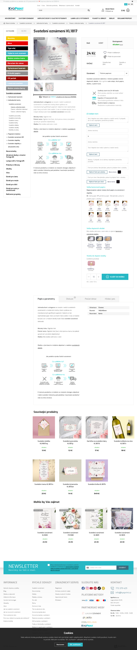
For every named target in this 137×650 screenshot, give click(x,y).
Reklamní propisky (125, 18)
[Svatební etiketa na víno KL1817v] (123, 427)
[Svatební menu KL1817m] (43, 470)
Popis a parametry (46, 299)
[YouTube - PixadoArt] (91, 588)
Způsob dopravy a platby (11, 588)
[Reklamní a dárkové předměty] (89, 622)
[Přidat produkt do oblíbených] (52, 418)
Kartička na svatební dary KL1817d (97, 442)
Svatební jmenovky (15, 118)
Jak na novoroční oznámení (12, 612)
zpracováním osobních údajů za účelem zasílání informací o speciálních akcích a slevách (65, 568)
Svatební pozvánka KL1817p (70, 442)
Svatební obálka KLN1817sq (44, 442)
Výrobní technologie (10, 600)
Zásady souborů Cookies (63, 594)
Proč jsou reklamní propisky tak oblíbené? (16, 618)
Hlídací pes (110, 299)
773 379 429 (121, 588)
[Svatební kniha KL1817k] (96, 470)
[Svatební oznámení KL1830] (45, 519)
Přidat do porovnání (114, 57)
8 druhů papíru (14, 73)
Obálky (112, 18)
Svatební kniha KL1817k (97, 484)
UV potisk (12, 78)
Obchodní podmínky (52, 5)
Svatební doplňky (14, 140)
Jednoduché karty (14, 100)
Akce (10, 43)
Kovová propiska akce (39, 612)
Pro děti (34, 600)
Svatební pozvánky (15, 116)
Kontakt (77, 5)
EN (132, 4)
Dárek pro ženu (12, 177)
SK (129, 4)
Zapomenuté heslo (61, 597)
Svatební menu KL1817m (44, 484)
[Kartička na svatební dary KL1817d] (96, 427)
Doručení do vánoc (16, 63)
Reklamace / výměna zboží (66, 5)
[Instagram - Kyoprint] (87, 588)
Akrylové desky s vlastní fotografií (52, 18)
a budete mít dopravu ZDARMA (66, 97)
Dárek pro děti (11, 184)
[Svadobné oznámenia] (87, 625)
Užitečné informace (9, 597)
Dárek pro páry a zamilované (12, 189)
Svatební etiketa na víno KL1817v (123, 442)
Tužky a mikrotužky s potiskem (41, 624)
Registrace (58, 588)
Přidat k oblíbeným (114, 53)
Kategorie (10, 31)
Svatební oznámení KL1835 (122, 534)
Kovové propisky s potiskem (41, 615)
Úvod (38, 5)
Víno (8, 173)
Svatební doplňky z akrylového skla (14, 145)
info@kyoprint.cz (123, 592)
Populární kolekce (14, 134)
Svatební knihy (13, 123)
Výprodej (11, 48)
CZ (126, 4)
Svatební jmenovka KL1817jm (70, 485)
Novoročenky (10, 18)
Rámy (34, 603)
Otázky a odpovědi (9, 594)
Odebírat (122, 568)
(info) (121, 45)
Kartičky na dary (14, 130)
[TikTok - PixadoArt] (99, 588)
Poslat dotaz (90, 299)
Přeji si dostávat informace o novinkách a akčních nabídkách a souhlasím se (65, 567)
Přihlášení (58, 600)
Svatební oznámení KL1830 (44, 534)
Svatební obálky (14, 127)
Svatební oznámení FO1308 (70, 534)
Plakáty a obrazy (37, 597)
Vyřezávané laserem (16, 68)
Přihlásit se (109, 11)
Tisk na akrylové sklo (10, 615)
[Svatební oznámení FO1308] (70, 519)
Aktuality (6, 603)
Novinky (11, 38)
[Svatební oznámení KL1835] (122, 519)
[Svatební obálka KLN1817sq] (43, 427)
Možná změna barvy (16, 88)
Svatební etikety (14, 125)
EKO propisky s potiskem (40, 621)
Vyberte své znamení (17, 53)
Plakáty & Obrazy (99, 18)
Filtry (23, 31)
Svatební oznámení (26, 18)
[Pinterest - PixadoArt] (95, 588)
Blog (5, 591)
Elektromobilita (8, 621)
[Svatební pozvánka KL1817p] (70, 427)
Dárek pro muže (12, 180)
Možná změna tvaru (16, 58)
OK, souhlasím (75, 645)
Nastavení (60, 645)
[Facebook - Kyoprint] (83, 588)
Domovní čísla (36, 606)
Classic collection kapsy (18, 112)
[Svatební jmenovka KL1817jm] (70, 470)
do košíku (117, 277)
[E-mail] (103, 588)
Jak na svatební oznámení (11, 609)
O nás (43, 5)
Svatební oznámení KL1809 (96, 534)
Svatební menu (13, 120)
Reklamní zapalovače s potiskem (42, 627)
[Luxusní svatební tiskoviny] (91, 613)
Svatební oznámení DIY (16, 137)
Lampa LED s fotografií (80, 18)
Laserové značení (15, 83)
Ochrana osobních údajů (62, 591)
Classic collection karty (18, 107)
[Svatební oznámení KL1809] (96, 519)
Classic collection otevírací (19, 109)
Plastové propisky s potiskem (41, 618)
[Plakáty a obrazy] (88, 617)
